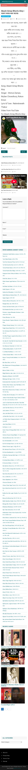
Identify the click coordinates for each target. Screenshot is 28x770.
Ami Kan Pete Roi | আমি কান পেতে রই (11, 538)
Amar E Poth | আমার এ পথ (9, 592)
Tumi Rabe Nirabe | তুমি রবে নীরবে (10, 259)
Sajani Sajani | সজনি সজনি (8, 298)
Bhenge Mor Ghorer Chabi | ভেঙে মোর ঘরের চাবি (13, 504)
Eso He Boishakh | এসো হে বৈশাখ (10, 440)
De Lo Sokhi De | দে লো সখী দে (9, 476)
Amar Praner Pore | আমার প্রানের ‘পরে (11, 572)
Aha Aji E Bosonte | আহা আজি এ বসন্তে (12, 613)
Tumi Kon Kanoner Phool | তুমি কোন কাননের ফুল (13, 262)
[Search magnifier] (26, 5)
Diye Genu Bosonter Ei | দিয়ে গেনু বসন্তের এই (13, 473)
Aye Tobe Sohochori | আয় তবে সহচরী (9, 190)
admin (13, 18)
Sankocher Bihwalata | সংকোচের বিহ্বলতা (12, 292)
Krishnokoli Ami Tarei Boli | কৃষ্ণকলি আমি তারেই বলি (14, 382)
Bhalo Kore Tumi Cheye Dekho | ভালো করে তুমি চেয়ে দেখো (13, 647)
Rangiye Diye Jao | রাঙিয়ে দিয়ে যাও (10, 303)
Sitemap (5, 761)
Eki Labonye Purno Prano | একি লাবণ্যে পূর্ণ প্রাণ (13, 449)
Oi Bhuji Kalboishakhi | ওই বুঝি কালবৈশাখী (12, 349)
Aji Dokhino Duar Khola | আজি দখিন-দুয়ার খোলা (13, 600)
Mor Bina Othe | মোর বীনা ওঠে (24, 151)
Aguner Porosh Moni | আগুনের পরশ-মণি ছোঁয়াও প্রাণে (14, 616)
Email (4, 228)
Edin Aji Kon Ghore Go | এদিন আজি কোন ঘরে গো (13, 466)
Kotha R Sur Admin (17, 165)
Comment (5, 207)
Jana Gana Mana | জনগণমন (9, 424)
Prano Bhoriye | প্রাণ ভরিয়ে (9, 317)
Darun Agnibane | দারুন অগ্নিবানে (10, 479)
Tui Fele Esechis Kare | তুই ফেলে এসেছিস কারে (13, 265)
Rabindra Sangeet (6, 16)
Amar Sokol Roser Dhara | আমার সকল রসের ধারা (14, 562)
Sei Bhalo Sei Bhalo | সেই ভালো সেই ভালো (12, 286)
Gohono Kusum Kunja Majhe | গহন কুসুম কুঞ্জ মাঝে (14, 435)
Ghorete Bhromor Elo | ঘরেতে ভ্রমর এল (12, 438)
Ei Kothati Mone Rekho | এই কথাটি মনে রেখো (13, 460)
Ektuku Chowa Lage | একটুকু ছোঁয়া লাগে (5, 151)
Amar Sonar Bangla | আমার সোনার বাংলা (12, 559)
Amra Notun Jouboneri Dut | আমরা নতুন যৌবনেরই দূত (15, 517)
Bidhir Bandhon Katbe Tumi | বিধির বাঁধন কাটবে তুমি (14, 501)
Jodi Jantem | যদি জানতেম (8, 410)
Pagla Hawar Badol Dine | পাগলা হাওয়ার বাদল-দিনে (14, 328)
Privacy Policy (6, 755)
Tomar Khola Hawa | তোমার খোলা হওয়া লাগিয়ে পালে (14, 267)
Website (5, 235)
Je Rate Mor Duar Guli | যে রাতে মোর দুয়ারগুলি (13, 416)
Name (4, 222)
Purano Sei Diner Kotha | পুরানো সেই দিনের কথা (13, 306)
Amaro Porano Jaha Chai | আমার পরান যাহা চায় (13, 556)
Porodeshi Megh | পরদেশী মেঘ (8, 704)
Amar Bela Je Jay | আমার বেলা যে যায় (11, 595)
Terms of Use (6, 758)
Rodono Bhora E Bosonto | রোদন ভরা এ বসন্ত (13, 301)
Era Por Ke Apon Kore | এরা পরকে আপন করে (13, 443)
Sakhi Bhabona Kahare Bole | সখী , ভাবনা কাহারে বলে (12, 163)
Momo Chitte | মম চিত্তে (8, 370)
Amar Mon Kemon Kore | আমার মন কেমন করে (13, 583)
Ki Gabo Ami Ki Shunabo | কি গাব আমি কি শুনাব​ (13, 394)
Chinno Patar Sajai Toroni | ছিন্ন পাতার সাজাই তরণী (14, 485)
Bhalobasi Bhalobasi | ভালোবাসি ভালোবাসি (12, 507)
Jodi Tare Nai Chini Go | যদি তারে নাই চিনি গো (11, 169)
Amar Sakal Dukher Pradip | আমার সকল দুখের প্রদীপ (14, 565)
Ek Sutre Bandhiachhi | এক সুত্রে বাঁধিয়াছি (12, 452)
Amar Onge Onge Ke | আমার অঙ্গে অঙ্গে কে (12, 580)
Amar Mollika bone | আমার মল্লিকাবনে (11, 586)
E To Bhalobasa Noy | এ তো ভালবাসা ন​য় (9, 665)
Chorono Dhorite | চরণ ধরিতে (9, 482)
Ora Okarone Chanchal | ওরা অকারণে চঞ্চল (12, 346)
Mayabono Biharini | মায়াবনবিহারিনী (10, 376)
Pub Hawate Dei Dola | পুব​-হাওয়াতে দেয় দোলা (13, 309)
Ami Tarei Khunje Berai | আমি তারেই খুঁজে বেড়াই (13, 525)
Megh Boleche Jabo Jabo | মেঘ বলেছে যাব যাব (13, 373)
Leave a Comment (22, 18)
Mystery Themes (17, 768)
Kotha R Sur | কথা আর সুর (7, 1)
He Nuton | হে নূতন (7, 427)
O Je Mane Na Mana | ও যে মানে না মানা (12, 351)
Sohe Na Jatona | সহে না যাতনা (10, 278)
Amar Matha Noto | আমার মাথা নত (10, 589)
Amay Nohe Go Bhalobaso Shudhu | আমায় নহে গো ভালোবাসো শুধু (12, 685)
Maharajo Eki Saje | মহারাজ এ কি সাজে (11, 379)
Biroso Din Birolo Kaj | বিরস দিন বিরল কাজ (12, 498)
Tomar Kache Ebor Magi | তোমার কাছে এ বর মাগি (13, 270)
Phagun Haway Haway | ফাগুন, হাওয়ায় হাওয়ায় (13, 325)
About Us (5, 752)
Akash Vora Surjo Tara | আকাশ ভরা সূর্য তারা (13, 598)
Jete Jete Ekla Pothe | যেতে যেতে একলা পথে (12, 413)
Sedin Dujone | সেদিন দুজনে (9, 289)
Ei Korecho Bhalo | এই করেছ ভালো (10, 463)
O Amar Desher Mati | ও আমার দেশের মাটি (12, 354)
